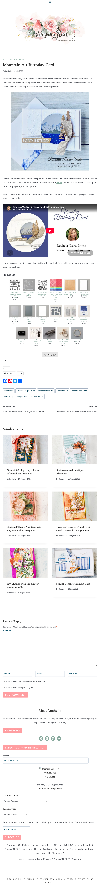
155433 (70, 321)
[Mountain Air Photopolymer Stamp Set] (15, 285)
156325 (70, 295)
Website (73, 673)
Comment (8, 629)
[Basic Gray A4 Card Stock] (29, 311)
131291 (15, 321)
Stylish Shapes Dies (56, 317)
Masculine (8, 60)
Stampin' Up (8, 396)
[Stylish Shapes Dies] (56, 311)
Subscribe (12, 837)
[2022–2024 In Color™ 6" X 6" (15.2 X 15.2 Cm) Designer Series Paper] (56, 285)
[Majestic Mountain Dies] (29, 285)
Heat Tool (49, 340)
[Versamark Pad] (22, 333)
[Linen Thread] (77, 333)
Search (6, 755)
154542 (42, 295)
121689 (29, 321)
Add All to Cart (50, 355)
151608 (29, 295)
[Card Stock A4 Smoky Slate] (15, 311)
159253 (56, 299)
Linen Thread (77, 340)
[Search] (93, 760)
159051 (63, 343)
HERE (59, 182)
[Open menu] (50, 2)
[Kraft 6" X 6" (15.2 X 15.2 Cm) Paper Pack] (70, 285)
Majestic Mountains (46, 391)
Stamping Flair (21, 396)
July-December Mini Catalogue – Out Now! (23, 409)
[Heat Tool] (49, 333)
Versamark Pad (22, 340)
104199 (77, 341)
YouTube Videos (21, 60)
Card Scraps (9, 391)
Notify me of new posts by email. (20, 687)
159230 (84, 295)
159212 (84, 321)
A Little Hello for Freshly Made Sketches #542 (75, 409)
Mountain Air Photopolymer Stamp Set (15, 293)
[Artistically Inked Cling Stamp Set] (42, 285)
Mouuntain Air (62, 391)
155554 (35, 343)
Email (39, 673)
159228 (42, 321)
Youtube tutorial (36, 396)
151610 (15, 297)
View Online (43, 788)
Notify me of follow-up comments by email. (25, 681)
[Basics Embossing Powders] (36, 333)
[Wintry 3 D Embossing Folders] (70, 311)
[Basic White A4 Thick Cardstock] (84, 285)
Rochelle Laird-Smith (79, 391)
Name (7, 673)
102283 (22, 341)
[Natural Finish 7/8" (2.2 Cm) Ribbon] (63, 333)
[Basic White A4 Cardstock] (42, 311)
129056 (49, 341)
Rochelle (8, 71)
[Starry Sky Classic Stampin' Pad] (84, 311)
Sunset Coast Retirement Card (73, 583)
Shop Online (56, 788)
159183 (56, 319)
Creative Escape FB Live (26, 391)
